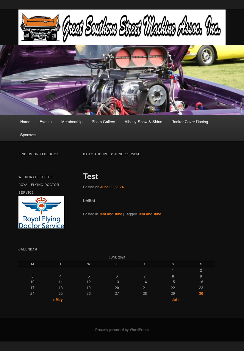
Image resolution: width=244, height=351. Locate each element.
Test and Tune (110, 214)
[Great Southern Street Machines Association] (121, 27)
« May (58, 299)
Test (90, 175)
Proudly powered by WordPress (122, 329)
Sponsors (28, 134)
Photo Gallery (103, 121)
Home (25, 121)
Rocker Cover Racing (189, 121)
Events (46, 121)
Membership (71, 121)
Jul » (176, 299)
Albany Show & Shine (143, 121)
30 (201, 293)
